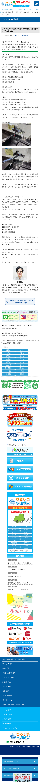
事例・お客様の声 (9, 673)
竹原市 (8, 353)
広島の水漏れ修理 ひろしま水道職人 (14, 659)
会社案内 (5, 691)
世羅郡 (8, 374)
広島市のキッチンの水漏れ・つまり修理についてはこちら (21, 302)
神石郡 (22, 374)
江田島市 (22, 368)
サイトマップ (7, 700)
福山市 (22, 356)
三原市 (22, 353)
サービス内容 (7, 664)
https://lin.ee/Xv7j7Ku (9, 328)
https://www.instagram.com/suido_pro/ (14, 335)
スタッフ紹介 (7, 686)
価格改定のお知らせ (14, 576)
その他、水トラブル (9, 728)
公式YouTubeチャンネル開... (17, 569)
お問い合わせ (7, 696)
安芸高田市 (8, 368)
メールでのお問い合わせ (21, 6)
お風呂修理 (6, 719)
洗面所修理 (6, 724)
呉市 (21, 350)
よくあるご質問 (8, 677)
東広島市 (8, 365)
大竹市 (22, 362)
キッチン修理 (7, 715)
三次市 (22, 359)
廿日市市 (22, 365)
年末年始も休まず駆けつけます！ (19, 583)
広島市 (8, 350)
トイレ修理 (6, 710)
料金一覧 (5, 668)
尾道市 (8, 356)
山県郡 (22, 371)
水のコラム (6, 682)
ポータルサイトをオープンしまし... (19, 563)
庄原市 (8, 362)
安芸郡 (8, 371)
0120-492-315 (17, 742)
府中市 (8, 359)
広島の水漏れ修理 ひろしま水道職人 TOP (13, 9)
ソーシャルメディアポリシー (13, 705)
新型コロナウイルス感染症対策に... (19, 589)
